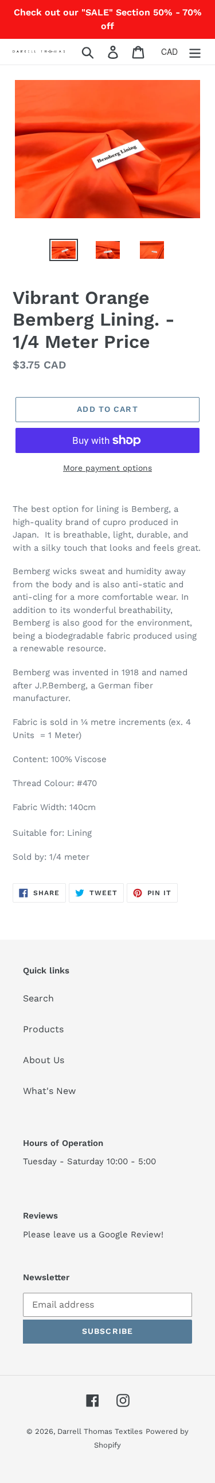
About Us (43, 1060)
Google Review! (131, 1234)
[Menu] (195, 52)
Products (43, 1029)
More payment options (107, 467)
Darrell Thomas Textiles (100, 1431)
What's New (49, 1090)
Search (38, 998)
